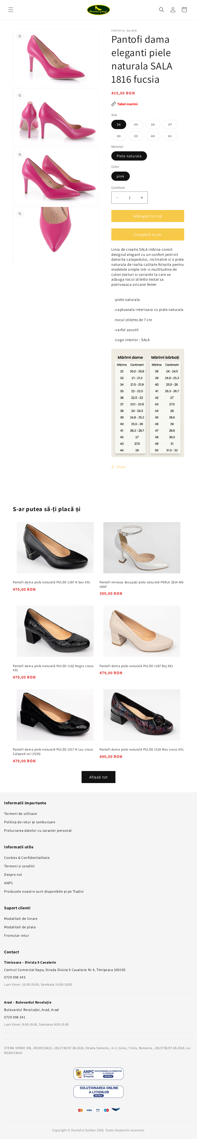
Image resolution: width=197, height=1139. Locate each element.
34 (119, 124)
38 (121, 137)
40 (155, 137)
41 (172, 137)
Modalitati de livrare (21, 918)
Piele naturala (129, 156)
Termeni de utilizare (20, 813)
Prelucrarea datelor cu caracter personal (38, 830)
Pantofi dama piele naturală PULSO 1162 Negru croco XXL (53, 668)
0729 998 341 (14, 1017)
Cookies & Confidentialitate (27, 857)
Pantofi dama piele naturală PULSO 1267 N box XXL (52, 582)
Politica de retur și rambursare (29, 822)
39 (138, 137)
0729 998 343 (14, 977)
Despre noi (13, 874)
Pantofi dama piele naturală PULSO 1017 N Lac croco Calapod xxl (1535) (53, 751)
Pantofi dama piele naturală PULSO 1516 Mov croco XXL (142, 749)
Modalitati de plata (20, 927)
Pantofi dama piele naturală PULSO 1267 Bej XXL (136, 666)
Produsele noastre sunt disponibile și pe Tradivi (44, 891)
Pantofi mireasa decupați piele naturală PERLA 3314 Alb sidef (141, 584)
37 (173, 125)
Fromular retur (16, 935)
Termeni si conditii (19, 866)
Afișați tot (98, 777)
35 (138, 125)
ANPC (8, 883)
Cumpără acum (148, 234)
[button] (10, 9)
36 (155, 125)
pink (120, 176)
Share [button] (121, 467)
